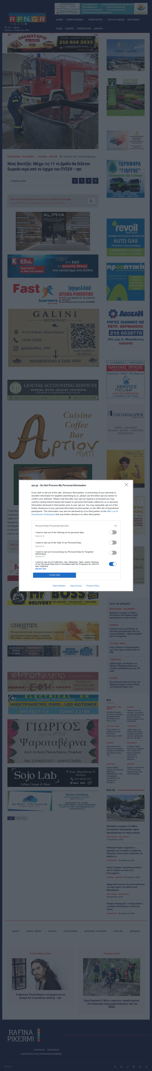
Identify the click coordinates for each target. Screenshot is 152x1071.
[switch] (113, 532)
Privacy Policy (92, 586)
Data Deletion (59, 586)
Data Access (76, 586)
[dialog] (76, 535)
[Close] (127, 485)
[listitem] (76, 525)
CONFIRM (54, 575)
